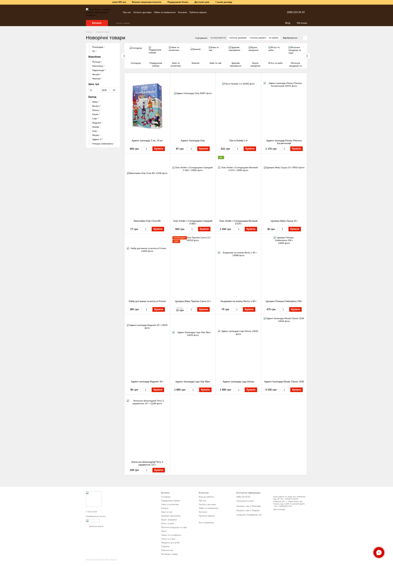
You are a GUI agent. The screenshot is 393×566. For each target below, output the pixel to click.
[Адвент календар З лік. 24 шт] (147, 106)
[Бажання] (276, 23)
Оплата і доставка (142, 12)
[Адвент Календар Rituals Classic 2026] (284, 347)
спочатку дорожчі (258, 38)
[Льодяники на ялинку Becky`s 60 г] (238, 267)
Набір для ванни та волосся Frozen (147, 301)
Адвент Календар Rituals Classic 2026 (284, 381)
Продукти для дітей (170, 542)
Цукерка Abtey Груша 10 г (284, 221)
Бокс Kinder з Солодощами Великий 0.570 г (238, 222)
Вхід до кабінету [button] (206, 497)
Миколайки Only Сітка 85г (147, 221)
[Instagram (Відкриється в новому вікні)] (214, 12)
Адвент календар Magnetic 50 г (147, 381)
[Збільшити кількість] (150, 149)
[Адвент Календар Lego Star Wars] (192, 347)
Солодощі (165, 497)
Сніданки (165, 546)
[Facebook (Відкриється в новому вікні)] (225, 12)
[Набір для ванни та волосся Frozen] (147, 267)
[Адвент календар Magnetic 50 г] (147, 347)
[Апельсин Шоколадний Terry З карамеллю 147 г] (147, 427)
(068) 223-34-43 (296, 12)
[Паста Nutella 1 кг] (238, 106)
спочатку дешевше (238, 38)
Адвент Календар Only (193, 140)
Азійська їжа (167, 550)
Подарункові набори (170, 500)
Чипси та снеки (168, 539)
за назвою (273, 38)
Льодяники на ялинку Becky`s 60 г (238, 301)
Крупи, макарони (169, 520)
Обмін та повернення (165, 12)
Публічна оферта (198, 12)
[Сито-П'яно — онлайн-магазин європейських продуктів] (93, 499)
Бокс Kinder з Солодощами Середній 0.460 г (192, 222)
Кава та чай (166, 512)
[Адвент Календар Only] (192, 106)
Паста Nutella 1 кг (238, 140)
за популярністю (218, 38)
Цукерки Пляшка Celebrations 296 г (284, 301)
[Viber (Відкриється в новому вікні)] (218, 12)
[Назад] (124, 56)
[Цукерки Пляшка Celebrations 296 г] (284, 267)
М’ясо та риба (167, 523)
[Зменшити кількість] (142, 149)
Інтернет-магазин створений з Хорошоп (101, 560)
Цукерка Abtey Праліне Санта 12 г (193, 301)
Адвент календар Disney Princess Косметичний (284, 142)
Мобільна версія (96, 526)
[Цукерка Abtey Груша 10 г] (284, 186)
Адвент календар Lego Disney (238, 381)
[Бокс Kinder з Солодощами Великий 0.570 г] (238, 186)
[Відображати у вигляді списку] (305, 38)
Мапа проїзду (279, 509)
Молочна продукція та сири (174, 527)
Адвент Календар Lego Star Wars (192, 381)
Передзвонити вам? (245, 501)
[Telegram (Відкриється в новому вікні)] (211, 12)
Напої (163, 531)
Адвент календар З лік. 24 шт (147, 140)
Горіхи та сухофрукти (171, 535)
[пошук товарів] (113, 23)
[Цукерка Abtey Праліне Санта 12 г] (192, 267)
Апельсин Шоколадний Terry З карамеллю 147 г (147, 463)
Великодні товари (169, 554)
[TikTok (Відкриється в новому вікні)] (222, 12)
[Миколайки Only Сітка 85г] (147, 186)
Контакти (182, 12)
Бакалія (164, 508)
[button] (390, 2)
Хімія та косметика (170, 504)
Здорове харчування (170, 516)
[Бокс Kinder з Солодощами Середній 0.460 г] (192, 186)
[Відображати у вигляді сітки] (301, 38)
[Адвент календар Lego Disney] (238, 347)
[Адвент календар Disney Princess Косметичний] (284, 106)
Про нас (127, 12)
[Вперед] (307, 56)
